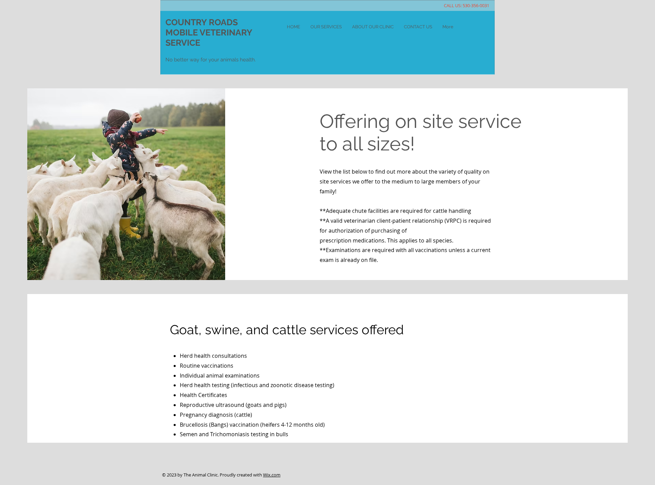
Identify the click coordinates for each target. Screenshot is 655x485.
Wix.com (271, 475)
